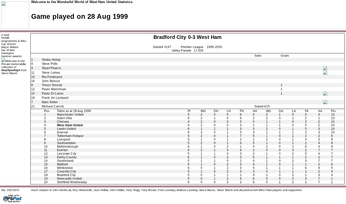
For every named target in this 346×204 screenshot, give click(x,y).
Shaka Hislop (51, 59)
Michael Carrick (53, 106)
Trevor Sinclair (52, 85)
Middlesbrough (67, 146)
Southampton (66, 143)
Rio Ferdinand (52, 77)
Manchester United (70, 114)
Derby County (66, 157)
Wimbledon (65, 168)
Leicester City (66, 153)
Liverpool (63, 139)
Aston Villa (64, 118)
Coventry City (66, 171)
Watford (62, 164)
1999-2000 (214, 47)
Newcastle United (69, 178)
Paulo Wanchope (54, 89)
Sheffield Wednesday (72, 182)
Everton (62, 150)
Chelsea (63, 121)
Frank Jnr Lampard (55, 98)
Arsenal (62, 132)
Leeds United (66, 129)
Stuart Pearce (51, 68)
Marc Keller (50, 102)
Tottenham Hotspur (70, 136)
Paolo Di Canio (52, 93)
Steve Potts (49, 64)
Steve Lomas (51, 72)
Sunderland (65, 161)
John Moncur (51, 81)
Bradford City (169, 37)
